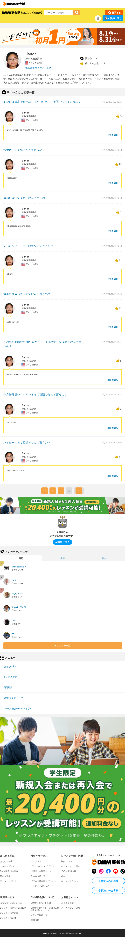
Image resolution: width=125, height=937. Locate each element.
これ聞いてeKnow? (40, 886)
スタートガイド (7, 866)
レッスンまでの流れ (70, 866)
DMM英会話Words (9, 912)
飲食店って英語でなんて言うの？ (24, 150)
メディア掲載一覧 (39, 915)
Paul (14, 580)
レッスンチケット (69, 881)
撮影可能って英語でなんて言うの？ (25, 198)
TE (13, 634)
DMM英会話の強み (9, 871)
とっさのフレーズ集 (70, 907)
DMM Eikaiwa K (19, 566)
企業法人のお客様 (108, 880)
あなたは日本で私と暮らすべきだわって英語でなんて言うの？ (42, 102)
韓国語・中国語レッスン (42, 871)
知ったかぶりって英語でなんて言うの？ (28, 246)
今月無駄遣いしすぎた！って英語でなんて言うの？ (35, 394)
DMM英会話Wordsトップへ (17, 708)
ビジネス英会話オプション (43, 881)
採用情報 (35, 920)
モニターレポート (8, 881)
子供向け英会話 (38, 876)
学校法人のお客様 (108, 890)
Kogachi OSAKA (19, 607)
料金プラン (36, 861)
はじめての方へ (7, 861)
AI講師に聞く (115, 18)
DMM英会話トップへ (14, 697)
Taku (14, 620)
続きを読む (113, 134)
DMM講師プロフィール (37, 68)
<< (44, 490)
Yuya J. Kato (17, 593)
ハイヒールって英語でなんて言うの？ (26, 442)
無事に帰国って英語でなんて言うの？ (26, 294)
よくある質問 (10, 677)
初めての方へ (10, 666)
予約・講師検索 (68, 871)
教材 (63, 876)
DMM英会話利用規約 (41, 902)
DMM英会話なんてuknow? (13, 907)
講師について (67, 861)
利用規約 (8, 687)
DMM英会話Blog (8, 917)
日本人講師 (5, 876)
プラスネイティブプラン (42, 866)
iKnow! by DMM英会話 (11, 902)
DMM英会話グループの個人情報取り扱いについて (45, 909)
